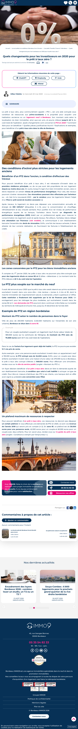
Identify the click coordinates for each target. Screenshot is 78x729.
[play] (43, 62)
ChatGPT (21, 78)
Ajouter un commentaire (18, 520)
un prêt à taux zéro (36, 369)
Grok (58, 78)
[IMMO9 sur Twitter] (37, 651)
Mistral (39, 84)
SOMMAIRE (14, 104)
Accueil (8, 48)
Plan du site (39, 707)
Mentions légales (39, 703)
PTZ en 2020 (60, 123)
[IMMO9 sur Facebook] (32, 651)
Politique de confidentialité (39, 699)
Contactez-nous (67, 482)
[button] (70, 3)
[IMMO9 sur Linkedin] (45, 651)
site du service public (27, 364)
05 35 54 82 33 (67, 488)
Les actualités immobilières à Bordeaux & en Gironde (27, 48)
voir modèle (35, 221)
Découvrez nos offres (65, 493)
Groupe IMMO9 (39, 695)
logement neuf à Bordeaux (38, 117)
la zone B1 (34, 324)
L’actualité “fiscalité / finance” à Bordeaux (55, 48)
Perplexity (40, 78)
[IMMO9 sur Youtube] (41, 651)
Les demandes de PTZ (23, 303)
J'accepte (72, 727)
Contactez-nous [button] (39, 716)
